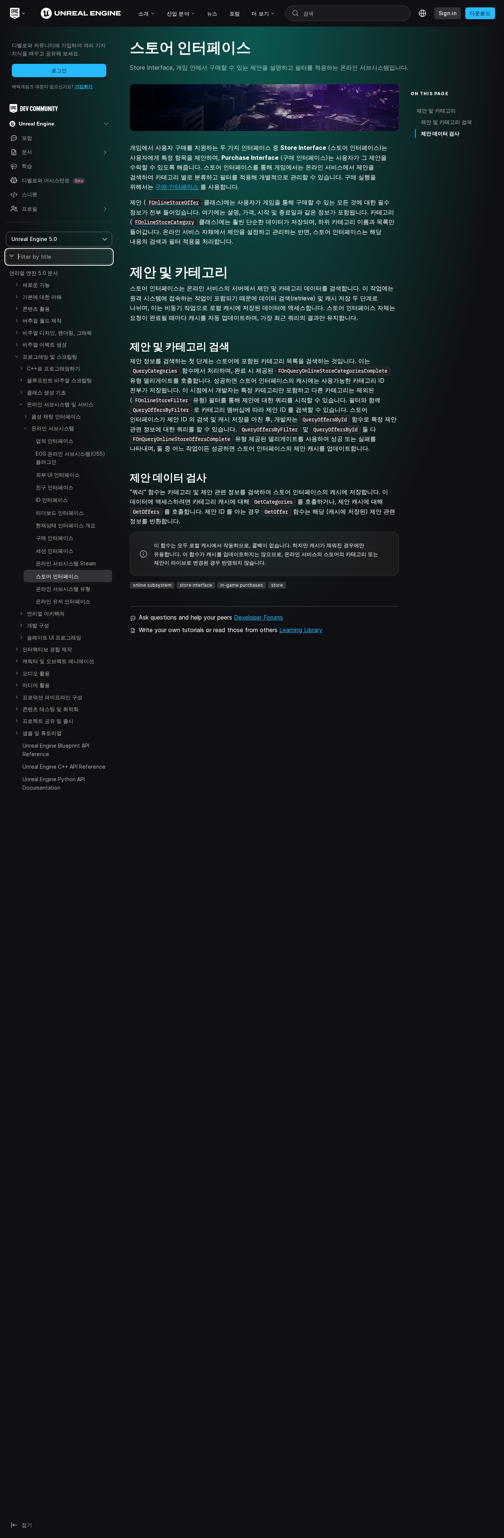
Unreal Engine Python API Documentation (54, 783)
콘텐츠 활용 (36, 309)
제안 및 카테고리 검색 (446, 122)
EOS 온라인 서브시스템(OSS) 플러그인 (70, 458)
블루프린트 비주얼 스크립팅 (59, 380)
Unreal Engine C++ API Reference (64, 766)
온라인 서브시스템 (52, 428)
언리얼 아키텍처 (46, 613)
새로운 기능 (36, 285)
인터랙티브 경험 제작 (47, 649)
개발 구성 (38, 625)
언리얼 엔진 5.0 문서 (33, 273)
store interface (196, 585)
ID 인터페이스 (52, 500)
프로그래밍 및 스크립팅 (50, 357)
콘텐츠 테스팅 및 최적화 (51, 709)
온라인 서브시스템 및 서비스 (60, 404)
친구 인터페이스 (54, 487)
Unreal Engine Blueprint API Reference (56, 749)
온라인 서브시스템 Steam (66, 563)
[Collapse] (17, 356)
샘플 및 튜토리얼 (42, 733)
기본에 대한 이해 (42, 297)
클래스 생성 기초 (46, 392)
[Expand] (17, 284)
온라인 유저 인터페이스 (63, 601)
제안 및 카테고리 (436, 110)
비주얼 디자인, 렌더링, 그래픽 (57, 333)
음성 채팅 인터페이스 (56, 416)
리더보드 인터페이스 (60, 513)
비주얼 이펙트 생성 (45, 344)
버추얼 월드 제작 (42, 320)
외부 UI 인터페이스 (58, 475)
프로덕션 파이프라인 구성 (52, 697)
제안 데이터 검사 (440, 133)
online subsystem (152, 585)
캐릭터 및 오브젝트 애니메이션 (58, 661)
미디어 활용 (36, 685)
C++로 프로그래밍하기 (53, 368)
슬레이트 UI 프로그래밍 (54, 637)
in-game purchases (241, 585)
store (277, 585)
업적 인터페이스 (54, 441)
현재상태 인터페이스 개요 (66, 525)
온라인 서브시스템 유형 (63, 589)
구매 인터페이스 (54, 538)
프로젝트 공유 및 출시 (48, 721)
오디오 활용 (36, 673)
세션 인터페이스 (54, 551)
